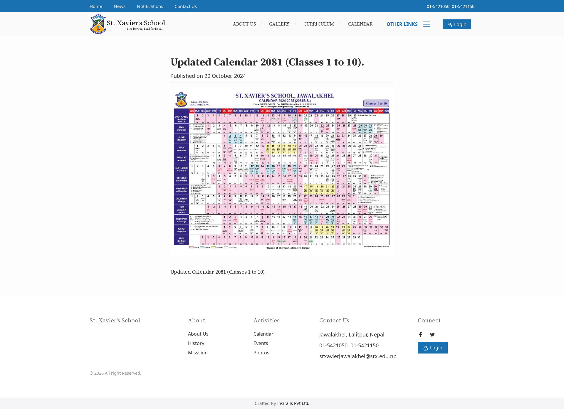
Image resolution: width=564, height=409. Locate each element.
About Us (244, 24)
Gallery (280, 24)
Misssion (198, 352)
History (196, 343)
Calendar (361, 24)
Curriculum (319, 24)
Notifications (150, 6)
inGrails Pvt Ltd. (293, 403)
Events (261, 343)
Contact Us (185, 6)
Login (459, 24)
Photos (261, 352)
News (120, 6)
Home (96, 6)
